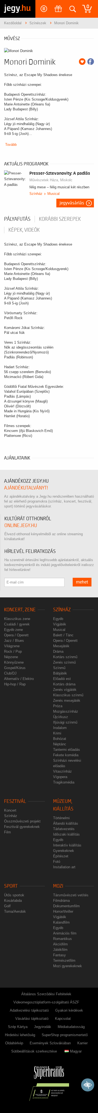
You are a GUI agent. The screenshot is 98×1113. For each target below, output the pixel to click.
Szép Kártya (17, 1027)
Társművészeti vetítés (70, 895)
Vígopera (60, 777)
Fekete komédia (65, 755)
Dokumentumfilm (66, 906)
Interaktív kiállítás (67, 845)
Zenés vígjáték (64, 690)
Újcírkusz (60, 717)
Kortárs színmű (65, 657)
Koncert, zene (20, 610)
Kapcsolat (63, 1019)
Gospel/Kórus (15, 668)
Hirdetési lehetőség (20, 1035)
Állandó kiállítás (65, 823)
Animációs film (64, 933)
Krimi (57, 733)
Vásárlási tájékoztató (31, 1019)
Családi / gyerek (17, 624)
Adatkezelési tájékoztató (29, 1010)
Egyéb (58, 619)
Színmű (59, 668)
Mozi (58, 886)
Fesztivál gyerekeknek (22, 827)
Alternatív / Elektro (19, 679)
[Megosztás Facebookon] (90, 61)
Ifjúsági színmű (65, 722)
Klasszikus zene (17, 619)
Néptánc (59, 744)
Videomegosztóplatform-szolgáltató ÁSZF (46, 1002)
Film (7, 832)
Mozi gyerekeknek (67, 966)
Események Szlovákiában (50, 1043)
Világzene (12, 646)
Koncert (10, 810)
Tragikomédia (63, 782)
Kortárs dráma (64, 684)
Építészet (60, 856)
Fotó (56, 862)
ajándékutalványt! (26, 488)
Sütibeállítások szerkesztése (34, 1051)
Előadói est (62, 679)
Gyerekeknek (63, 851)
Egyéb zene (13, 630)
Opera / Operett (16, 635)
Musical (53, 194)
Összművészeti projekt (22, 821)
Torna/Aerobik (15, 911)
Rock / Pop (13, 651)
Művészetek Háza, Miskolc (50, 180)
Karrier (82, 1043)
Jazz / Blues (14, 641)
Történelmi (61, 818)
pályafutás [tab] (17, 219)
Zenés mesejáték (66, 700)
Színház (35, 194)
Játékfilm (60, 950)
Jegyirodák (42, 1027)
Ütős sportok (14, 895)
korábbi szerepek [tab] (60, 219)
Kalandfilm (61, 922)
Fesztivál (15, 801)
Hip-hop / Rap (15, 684)
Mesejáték (61, 646)
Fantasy (59, 955)
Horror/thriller (63, 911)
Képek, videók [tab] (24, 230)
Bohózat (59, 739)
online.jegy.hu (20, 525)
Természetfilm (64, 960)
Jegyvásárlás (72, 203)
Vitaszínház (62, 771)
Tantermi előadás (66, 750)
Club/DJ (10, 673)
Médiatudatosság (71, 1027)
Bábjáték (60, 673)
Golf (7, 906)
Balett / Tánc (63, 635)
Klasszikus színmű (68, 695)
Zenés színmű (64, 662)
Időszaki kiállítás (66, 834)
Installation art (64, 867)
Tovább (11, 145)
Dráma (58, 651)
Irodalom (60, 728)
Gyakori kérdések (69, 1010)
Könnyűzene (14, 662)
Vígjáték (59, 624)
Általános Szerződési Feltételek (46, 994)
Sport (11, 886)
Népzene (11, 657)
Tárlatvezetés (64, 829)
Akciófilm (60, 944)
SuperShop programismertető (65, 1035)
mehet (82, 582)
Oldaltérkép (14, 1043)
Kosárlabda (13, 901)
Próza (57, 706)
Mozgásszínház (65, 711)
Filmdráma (61, 901)
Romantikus (62, 939)
